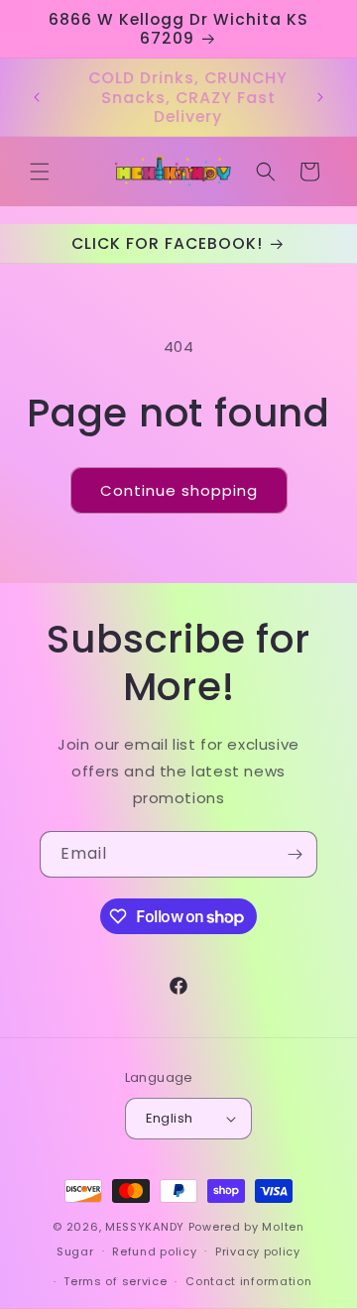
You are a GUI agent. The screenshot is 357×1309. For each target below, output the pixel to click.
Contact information (248, 1281)
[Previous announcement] (37, 97)
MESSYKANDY (144, 1227)
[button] (39, 171)
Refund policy (154, 1251)
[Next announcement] (320, 97)
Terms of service (115, 1281)
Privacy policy (257, 1251)
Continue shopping (179, 490)
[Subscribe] (294, 854)
